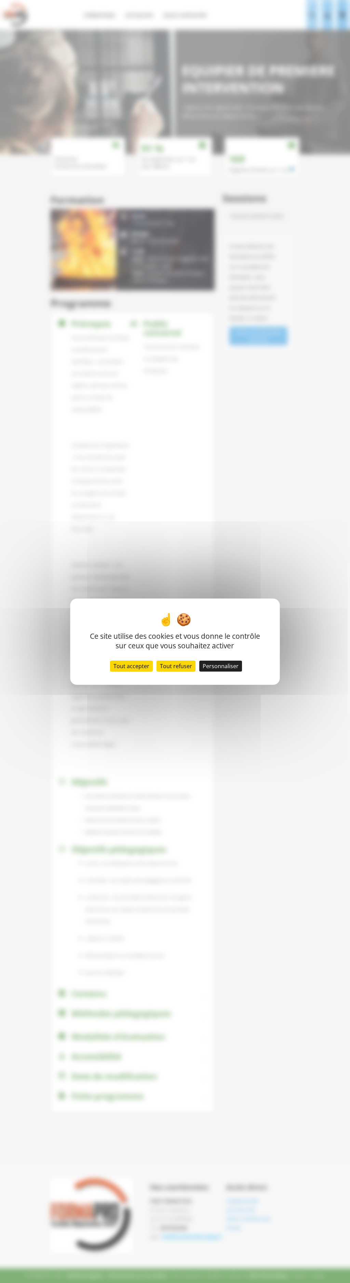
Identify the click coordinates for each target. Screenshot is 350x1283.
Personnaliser (221, 666)
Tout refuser (176, 666)
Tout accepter (131, 666)
